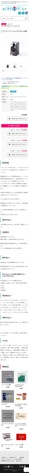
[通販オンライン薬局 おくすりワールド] (14, 8)
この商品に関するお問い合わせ (18, 118)
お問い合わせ (19, 461)
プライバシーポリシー (6, 459)
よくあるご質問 (17, 459)
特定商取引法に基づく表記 (7, 461)
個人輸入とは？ (13, 457)
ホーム (3, 78)
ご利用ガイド (4, 457)
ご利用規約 (21, 457)
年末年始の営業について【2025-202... (10, 26)
